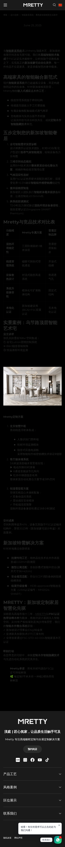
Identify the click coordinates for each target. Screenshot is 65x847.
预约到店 (32, 749)
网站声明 (18, 838)
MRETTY (40, 614)
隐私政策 (7, 838)
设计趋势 (14, 15)
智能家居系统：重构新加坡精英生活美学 (40, 15)
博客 (5, 15)
